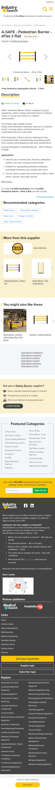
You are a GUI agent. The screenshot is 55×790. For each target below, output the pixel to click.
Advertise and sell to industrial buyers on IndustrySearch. (27, 569)
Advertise (50, 2)
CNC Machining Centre (15, 443)
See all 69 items (40, 248)
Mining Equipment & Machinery (40, 698)
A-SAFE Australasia (19, 41)
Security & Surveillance (23, 25)
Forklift (8, 458)
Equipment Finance (13, 450)
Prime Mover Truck (37, 434)
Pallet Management (36, 710)
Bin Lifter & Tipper (13, 435)
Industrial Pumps (7, 751)
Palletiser (9, 468)
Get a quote (27, 785)
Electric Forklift (11, 446)
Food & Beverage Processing (12, 728)
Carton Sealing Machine (15, 439)
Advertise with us (8, 644)
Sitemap (4, 652)
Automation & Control (9, 683)
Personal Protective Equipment (40, 714)
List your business (27, 658)
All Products (6, 25)
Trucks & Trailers (34, 730)
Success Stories (7, 648)
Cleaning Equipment (9, 694)
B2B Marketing (7, 632)
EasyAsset (29, 559)
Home (3, 620)
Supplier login (27, 665)
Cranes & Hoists (7, 713)
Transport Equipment (36, 726)
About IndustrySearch (9, 628)
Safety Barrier (39, 25)
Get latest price (30, 36)
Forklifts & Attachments (10, 732)
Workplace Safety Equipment (39, 764)
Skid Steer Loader (37, 448)
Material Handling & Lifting (38, 690)
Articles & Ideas (7, 624)
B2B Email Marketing (9, 636)
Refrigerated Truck (37, 438)
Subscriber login (27, 671)
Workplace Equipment (37, 760)
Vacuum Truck (35, 462)
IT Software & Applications (11, 763)
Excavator (9, 454)
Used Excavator (36, 458)
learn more (13, 406)
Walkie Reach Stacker (38, 466)
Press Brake (34, 431)
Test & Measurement (36, 722)
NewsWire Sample (8, 640)
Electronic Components (10, 724)
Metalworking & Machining (39, 694)
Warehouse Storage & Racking (40, 734)
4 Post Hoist (10, 432)
